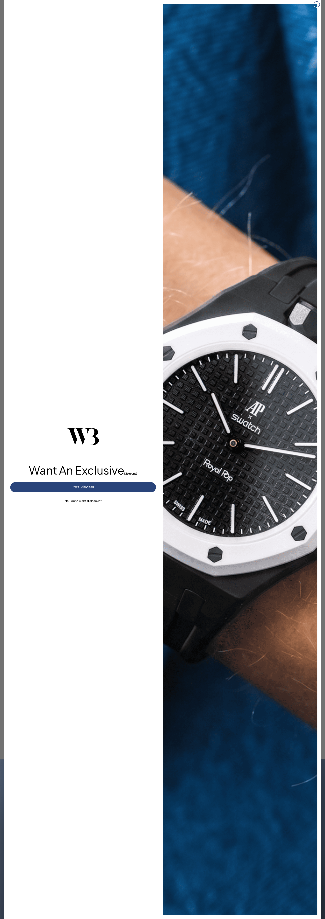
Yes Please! (83, 487)
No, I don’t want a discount (83, 500)
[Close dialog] (317, 4)
